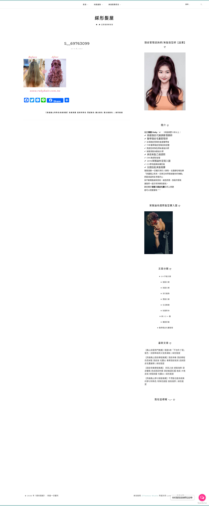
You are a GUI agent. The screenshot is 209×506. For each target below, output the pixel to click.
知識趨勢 (97, 5)
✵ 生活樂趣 (165, 305)
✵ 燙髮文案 (165, 299)
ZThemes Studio (150, 496)
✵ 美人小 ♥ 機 (165, 316)
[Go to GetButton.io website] (202, 503)
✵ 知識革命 (165, 311)
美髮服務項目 (113, 5)
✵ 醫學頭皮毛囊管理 (165, 328)
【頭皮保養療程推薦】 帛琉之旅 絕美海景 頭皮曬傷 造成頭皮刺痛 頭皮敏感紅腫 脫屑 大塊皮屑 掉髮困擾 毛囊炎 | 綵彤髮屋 (165, 371)
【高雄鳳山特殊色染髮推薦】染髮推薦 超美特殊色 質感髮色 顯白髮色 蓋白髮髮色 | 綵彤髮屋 (84, 112)
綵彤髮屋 (104, 18)
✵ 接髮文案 (165, 282)
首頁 (84, 5)
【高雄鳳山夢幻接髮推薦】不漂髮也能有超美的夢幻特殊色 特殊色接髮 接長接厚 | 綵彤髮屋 (164, 381)
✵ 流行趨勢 (165, 294)
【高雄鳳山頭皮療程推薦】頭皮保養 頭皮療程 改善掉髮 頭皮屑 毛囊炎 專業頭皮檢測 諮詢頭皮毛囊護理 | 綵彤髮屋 (165, 360)
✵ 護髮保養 (165, 322)
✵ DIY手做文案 (165, 276)
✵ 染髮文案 (165, 288)
